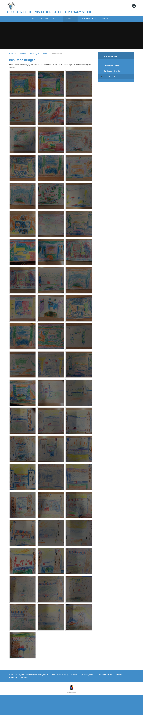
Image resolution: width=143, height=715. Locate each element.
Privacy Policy (13, 677)
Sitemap (119, 675)
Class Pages (34, 54)
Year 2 (45, 54)
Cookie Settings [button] (24, 677)
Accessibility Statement (105, 675)
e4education (73, 675)
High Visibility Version (87, 675)
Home (11, 54)
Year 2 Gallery (57, 54)
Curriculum (22, 54)
